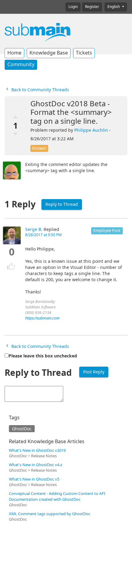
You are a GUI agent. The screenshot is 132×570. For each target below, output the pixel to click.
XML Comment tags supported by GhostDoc (49, 513)
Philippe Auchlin (91, 130)
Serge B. (33, 229)
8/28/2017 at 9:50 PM (43, 235)
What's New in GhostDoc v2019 (37, 450)
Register (92, 7)
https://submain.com (42, 318)
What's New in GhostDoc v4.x (35, 464)
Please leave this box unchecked (43, 355)
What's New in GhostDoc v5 (34, 479)
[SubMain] (37, 31)
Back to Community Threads (39, 89)
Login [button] (73, 7)
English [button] (114, 7)
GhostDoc (22, 428)
